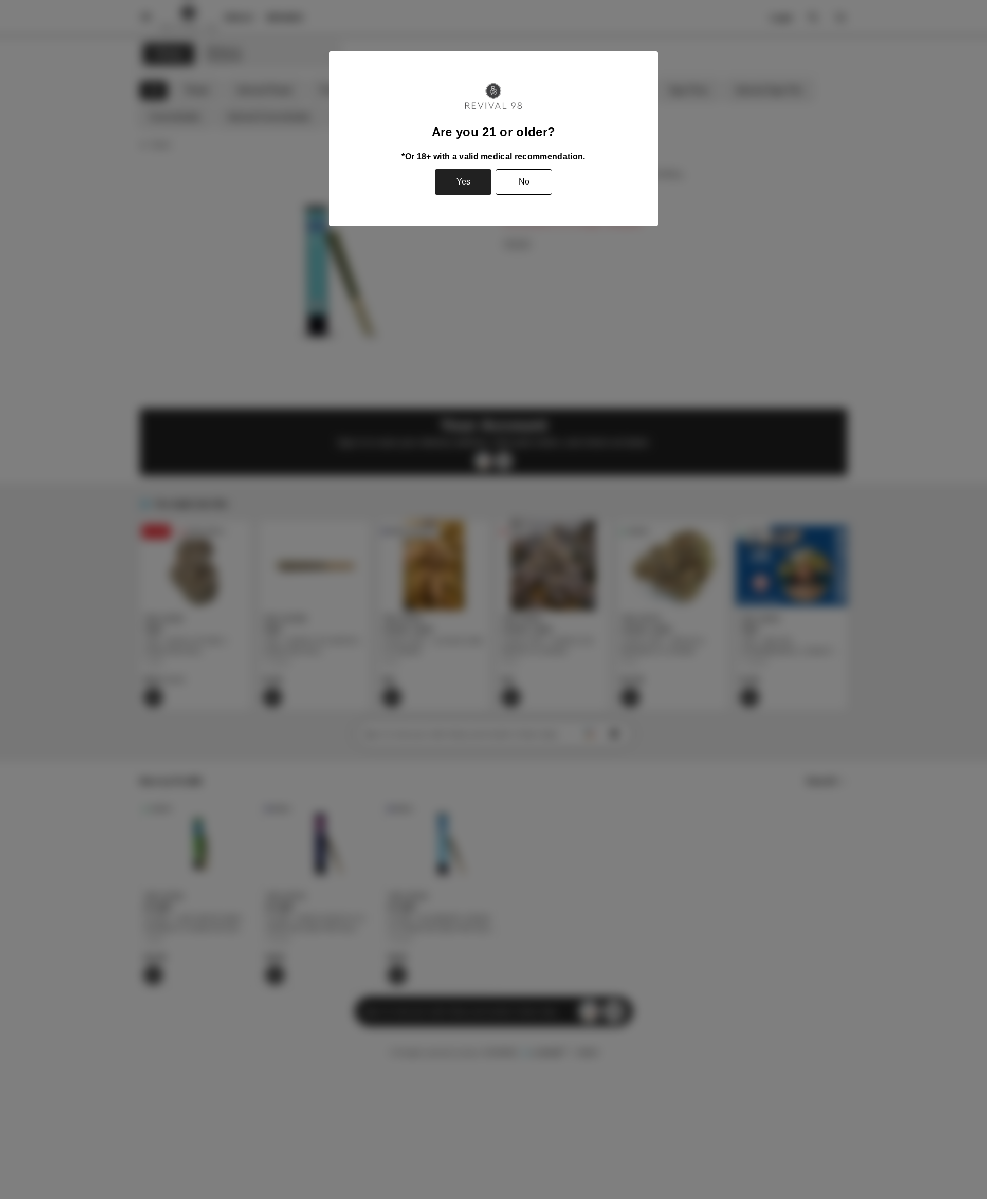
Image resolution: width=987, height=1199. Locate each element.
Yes (463, 181)
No (524, 181)
